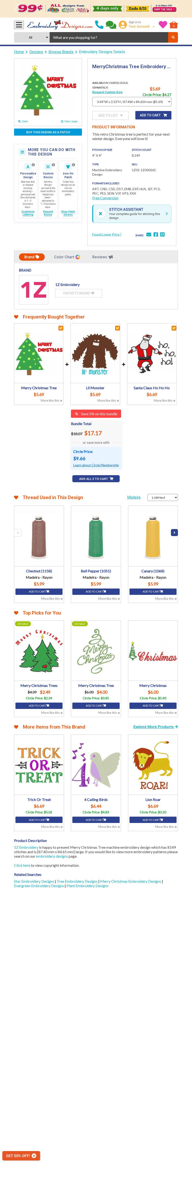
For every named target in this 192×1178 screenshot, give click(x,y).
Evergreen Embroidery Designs (39, 885)
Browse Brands (61, 52)
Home (19, 52)
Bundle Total (81, 423)
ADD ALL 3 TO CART (94, 479)
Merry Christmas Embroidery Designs (131, 881)
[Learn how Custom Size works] (53, 164)
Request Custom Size (107, 92)
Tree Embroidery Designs (77, 881)
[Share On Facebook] (156, 235)
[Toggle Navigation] (19, 25)
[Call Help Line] (99, 25)
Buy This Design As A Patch (48, 132)
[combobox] (109, 37)
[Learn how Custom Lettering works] (33, 164)
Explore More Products (154, 727)
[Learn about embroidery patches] (73, 164)
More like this (50, 400)
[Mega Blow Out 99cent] (96, 9)
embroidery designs (52, 856)
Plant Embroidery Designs (87, 885)
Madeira (133, 497)
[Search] (173, 37)
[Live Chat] (111, 25)
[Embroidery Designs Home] (60, 25)
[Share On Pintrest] (162, 235)
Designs (36, 52)
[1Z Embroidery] (33, 289)
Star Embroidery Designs (34, 881)
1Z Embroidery (26, 847)
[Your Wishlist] (163, 25)
